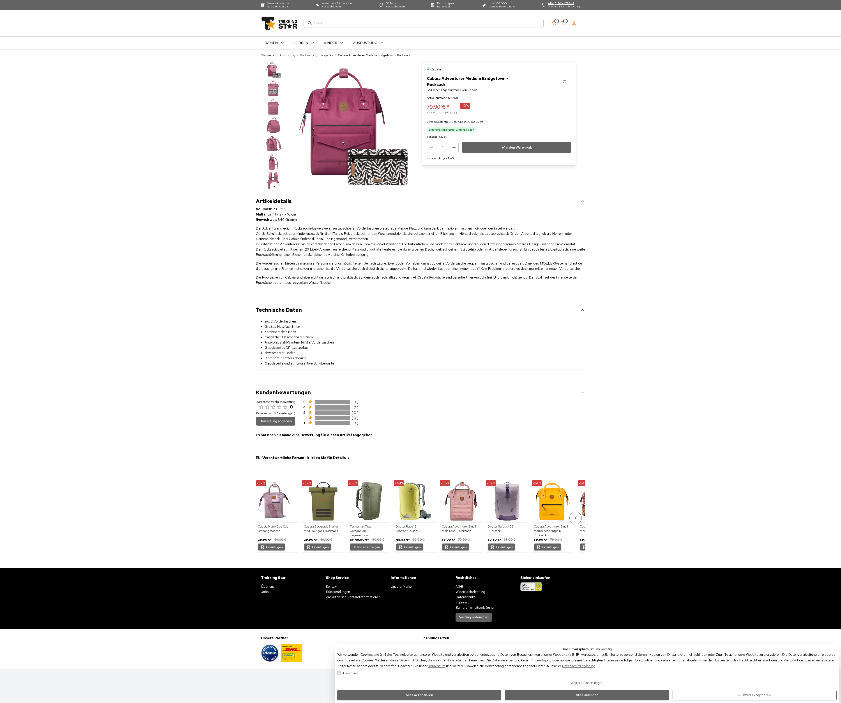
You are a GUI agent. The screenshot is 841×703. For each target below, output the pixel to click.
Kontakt (331, 586)
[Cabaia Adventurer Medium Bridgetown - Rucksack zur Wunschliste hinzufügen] (564, 81)
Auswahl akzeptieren (754, 695)
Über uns (268, 586)
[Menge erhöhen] (454, 147)
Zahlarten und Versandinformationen (353, 597)
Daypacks (326, 55)
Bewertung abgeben (276, 421)
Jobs (265, 591)
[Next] (274, 186)
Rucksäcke (307, 55)
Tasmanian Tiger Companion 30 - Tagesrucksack (361, 530)
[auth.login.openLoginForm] (574, 23)
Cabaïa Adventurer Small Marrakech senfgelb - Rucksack (551, 530)
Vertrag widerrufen (474, 617)
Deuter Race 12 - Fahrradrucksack (407, 528)
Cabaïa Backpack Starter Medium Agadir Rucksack (321, 528)
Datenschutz (465, 597)
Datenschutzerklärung (578, 666)
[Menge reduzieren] (431, 147)
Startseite (267, 55)
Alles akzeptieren (419, 695)
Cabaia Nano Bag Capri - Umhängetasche (275, 528)
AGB (459, 586)
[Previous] (274, 67)
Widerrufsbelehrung (470, 591)
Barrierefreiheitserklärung (475, 607)
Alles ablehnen (587, 695)
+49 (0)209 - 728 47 (561, 3)
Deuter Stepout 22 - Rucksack (501, 528)
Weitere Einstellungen (587, 682)
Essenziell (350, 673)
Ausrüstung (287, 55)
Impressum (436, 666)
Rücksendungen (338, 591)
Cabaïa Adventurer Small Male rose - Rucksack (459, 528)
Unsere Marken (402, 586)
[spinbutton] (443, 147)
